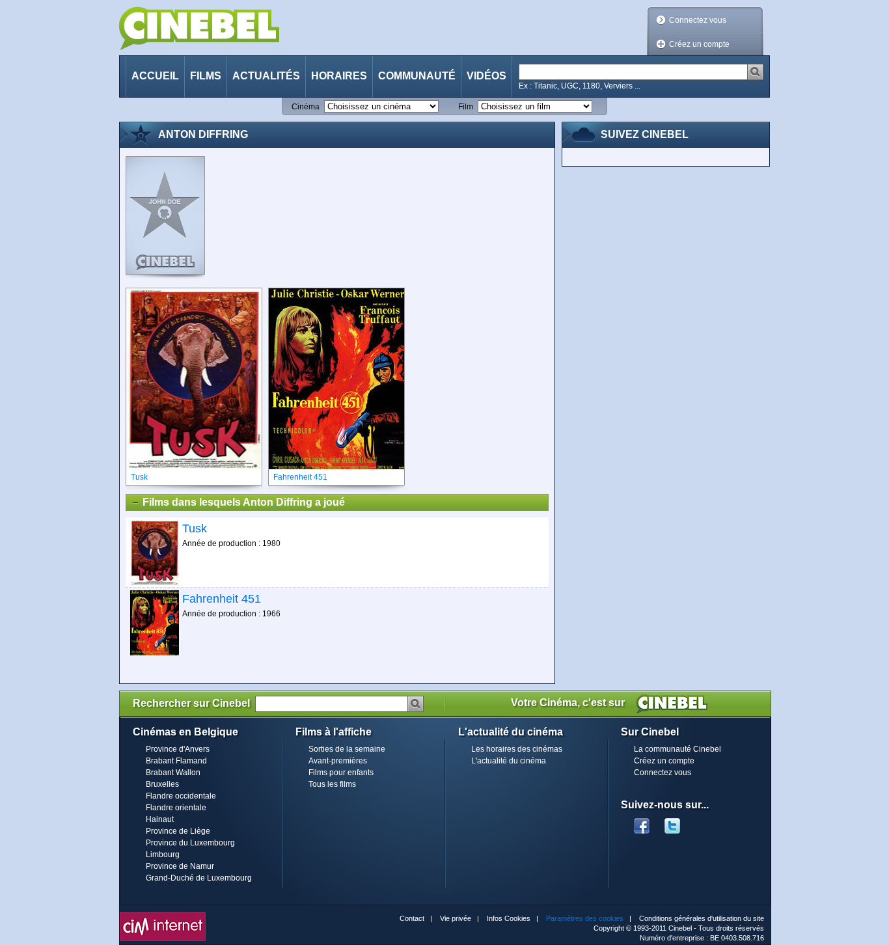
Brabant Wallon (173, 772)
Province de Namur (180, 866)
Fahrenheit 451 (221, 598)
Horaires (339, 75)
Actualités (266, 75)
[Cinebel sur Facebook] (642, 822)
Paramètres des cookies (584, 918)
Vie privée (455, 918)
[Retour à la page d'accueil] (199, 28)
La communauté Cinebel (677, 749)
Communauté (417, 75)
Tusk (194, 528)
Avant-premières (337, 760)
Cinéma (306, 106)
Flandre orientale (176, 807)
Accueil (155, 75)
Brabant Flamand (176, 760)
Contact (412, 918)
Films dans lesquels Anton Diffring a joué (244, 502)
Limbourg (163, 854)
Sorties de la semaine (346, 749)
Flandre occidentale (181, 796)
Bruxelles (162, 784)
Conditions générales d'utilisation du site (701, 918)
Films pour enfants (341, 772)
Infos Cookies (508, 918)
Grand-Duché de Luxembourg (199, 878)
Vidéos (486, 75)
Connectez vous (697, 20)
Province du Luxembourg (190, 842)
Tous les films (332, 784)
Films (205, 75)
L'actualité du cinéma (508, 760)
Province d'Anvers (178, 749)
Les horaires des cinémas (516, 749)
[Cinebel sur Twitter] (678, 822)
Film (465, 106)
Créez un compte (699, 44)
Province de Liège (178, 831)
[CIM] (163, 915)
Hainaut (160, 819)
